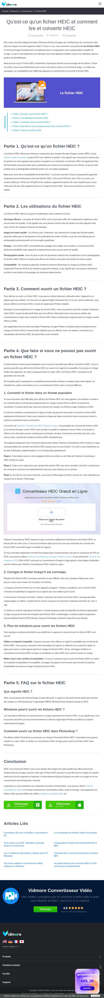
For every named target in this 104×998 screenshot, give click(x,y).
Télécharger (45, 909)
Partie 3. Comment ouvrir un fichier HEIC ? (32, 122)
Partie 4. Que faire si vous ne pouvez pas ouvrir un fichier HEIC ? (42, 126)
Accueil (5, 11)
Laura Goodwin (37, 35)
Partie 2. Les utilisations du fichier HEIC (30, 118)
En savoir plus (82, 996)
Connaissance (26, 11)
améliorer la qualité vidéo (51, 794)
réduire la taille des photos (16, 157)
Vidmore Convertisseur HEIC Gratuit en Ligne (37, 426)
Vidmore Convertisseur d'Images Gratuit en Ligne (50, 557)
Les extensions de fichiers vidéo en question (75, 833)
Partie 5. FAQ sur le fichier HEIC (27, 130)
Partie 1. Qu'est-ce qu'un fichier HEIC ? (30, 114)
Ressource (14, 11)
